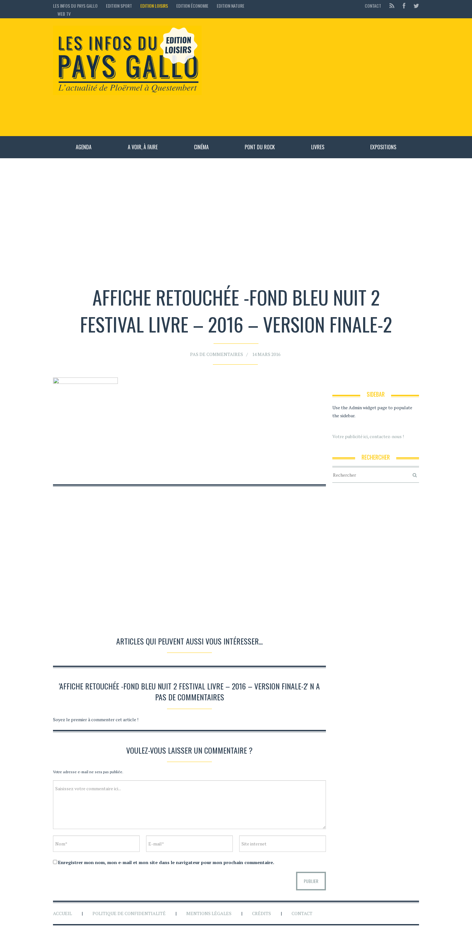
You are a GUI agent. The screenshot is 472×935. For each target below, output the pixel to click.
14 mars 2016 (266, 354)
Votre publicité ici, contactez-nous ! (368, 436)
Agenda (84, 147)
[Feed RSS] (392, 6)
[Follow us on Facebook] (404, 6)
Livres (317, 147)
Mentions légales (209, 913)
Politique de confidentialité (129, 913)
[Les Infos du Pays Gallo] (127, 60)
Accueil (62, 913)
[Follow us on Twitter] (414, 6)
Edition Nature (230, 5)
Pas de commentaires (216, 354)
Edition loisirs (154, 5)
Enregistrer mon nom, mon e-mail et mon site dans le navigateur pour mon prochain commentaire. (166, 862)
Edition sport (119, 5)
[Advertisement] (313, 77)
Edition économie (192, 5)
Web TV (64, 13)
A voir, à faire (143, 147)
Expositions (383, 147)
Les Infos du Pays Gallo (75, 5)
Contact (373, 5)
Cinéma (201, 147)
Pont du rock (260, 147)
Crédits (261, 913)
